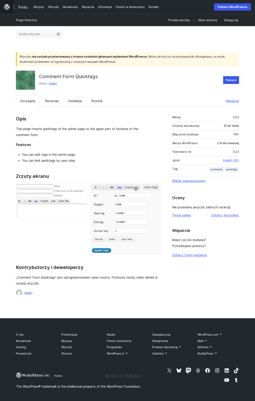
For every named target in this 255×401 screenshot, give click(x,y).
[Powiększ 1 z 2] (81, 189)
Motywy (66, 341)
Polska (58, 375)
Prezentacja (69, 334)
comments (216, 169)
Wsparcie (232, 101)
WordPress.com (210, 334)
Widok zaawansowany (189, 181)
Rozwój (96, 101)
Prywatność (23, 353)
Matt (202, 341)
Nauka (111, 334)
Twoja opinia (181, 215)
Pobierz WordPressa (232, 7)
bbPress (205, 347)
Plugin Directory (26, 20)
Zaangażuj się (161, 334)
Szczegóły (28, 101)
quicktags (231, 169)
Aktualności (23, 341)
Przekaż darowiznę (166, 347)
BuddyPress (207, 353)
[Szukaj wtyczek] (58, 34)
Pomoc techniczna (119, 341)
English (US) (231, 160)
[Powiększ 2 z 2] (156, 189)
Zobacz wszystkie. (225, 215)
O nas (20, 334)
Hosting (21, 347)
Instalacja (75, 101)
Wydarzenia (160, 341)
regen (53, 83)
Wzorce (66, 353)
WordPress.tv (117, 353)
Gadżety (159, 353)
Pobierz (231, 80)
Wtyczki (66, 347)
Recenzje (52, 101)
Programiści (114, 347)
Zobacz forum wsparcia (189, 255)
